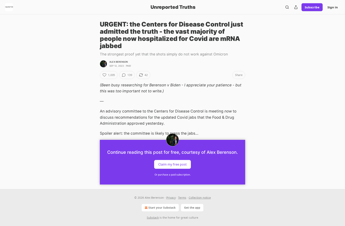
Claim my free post (172, 164)
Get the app (192, 207)
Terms (182, 197)
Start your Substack (162, 207)
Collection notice (200, 197)
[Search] (287, 7)
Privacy (171, 197)
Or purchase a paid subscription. (172, 174)
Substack (153, 217)
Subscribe (312, 7)
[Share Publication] (296, 7)
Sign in (332, 7)
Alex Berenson (118, 61)
